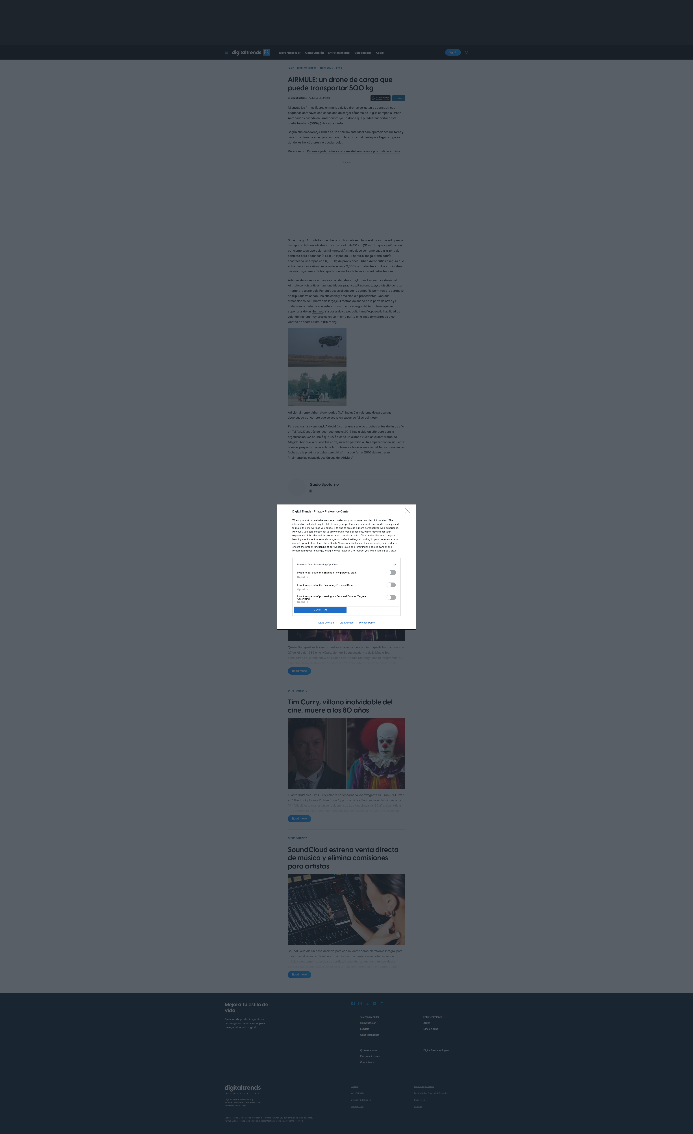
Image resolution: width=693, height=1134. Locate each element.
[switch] (391, 572)
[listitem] (346, 564)
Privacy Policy (367, 622)
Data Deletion (326, 622)
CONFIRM (320, 609)
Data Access (346, 622)
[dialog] (346, 567)
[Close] (409, 511)
